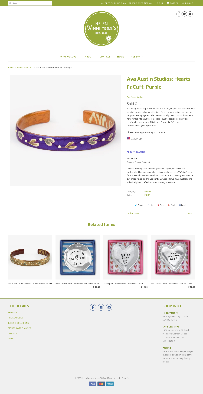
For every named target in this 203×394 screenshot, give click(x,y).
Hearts (147, 191)
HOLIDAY (136, 56)
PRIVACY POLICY (15, 317)
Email (183, 205)
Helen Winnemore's (90, 378)
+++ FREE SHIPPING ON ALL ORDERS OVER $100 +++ (126, 3)
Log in (159, 3)
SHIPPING (12, 312)
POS (102, 378)
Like (151, 205)
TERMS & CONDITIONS (18, 322)
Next (190, 213)
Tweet (140, 205)
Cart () (174, 3)
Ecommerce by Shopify (118, 378)
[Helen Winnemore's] (101, 30)
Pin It (162, 205)
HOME (120, 56)
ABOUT (89, 56)
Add (173, 205)
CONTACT (105, 56)
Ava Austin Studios (135, 97)
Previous (134, 213)
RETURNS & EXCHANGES (19, 328)
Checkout (187, 3)
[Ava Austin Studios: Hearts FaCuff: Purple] (66, 130)
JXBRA (147, 194)
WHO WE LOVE (68, 56)
